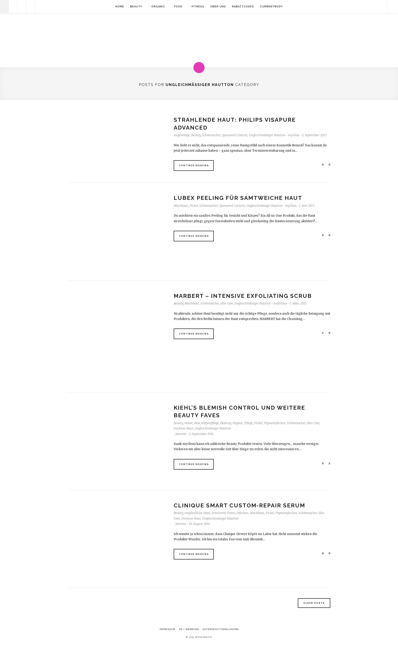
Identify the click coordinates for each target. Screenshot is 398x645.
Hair (197, 423)
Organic (158, 6)
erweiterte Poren (223, 513)
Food (178, 6)
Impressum (167, 629)
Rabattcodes (243, 6)
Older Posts (314, 603)
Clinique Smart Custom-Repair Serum (239, 505)
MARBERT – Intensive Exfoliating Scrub (243, 296)
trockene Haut (183, 428)
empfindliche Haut (197, 513)
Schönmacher (211, 135)
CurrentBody (271, 6)
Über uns (218, 6)
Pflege (248, 423)
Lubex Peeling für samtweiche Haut (238, 198)
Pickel (194, 206)
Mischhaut (181, 206)
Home (119, 6)
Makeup (225, 423)
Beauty (136, 6)
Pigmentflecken (275, 423)
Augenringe (182, 135)
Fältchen (243, 513)
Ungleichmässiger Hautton (267, 135)
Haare (188, 423)
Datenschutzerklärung (221, 629)
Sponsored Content (235, 135)
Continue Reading (194, 165)
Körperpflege (210, 423)
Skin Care (226, 303)
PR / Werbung (189, 629)
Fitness (198, 6)
